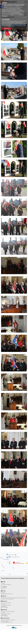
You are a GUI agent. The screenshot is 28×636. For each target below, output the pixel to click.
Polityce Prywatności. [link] (7, 25)
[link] (14, 32)
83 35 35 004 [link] (3, 588)
